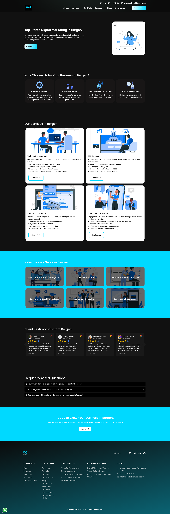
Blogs (109, 8)
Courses (98, 8)
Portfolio (88, 8)
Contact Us (120, 8)
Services (75, 8)
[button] (143, 344)
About (66, 8)
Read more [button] (31, 353)
